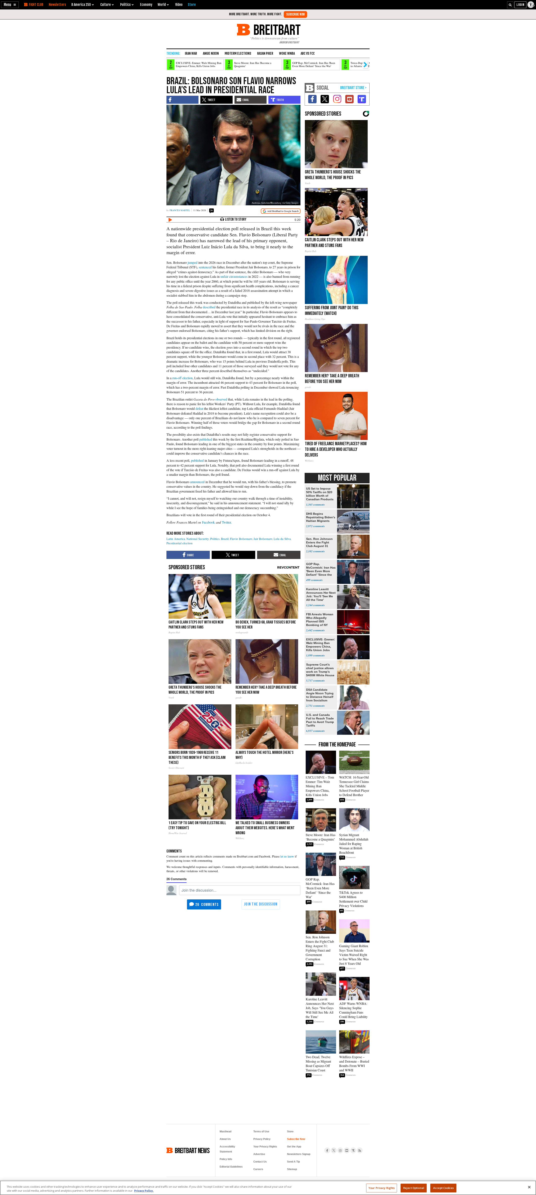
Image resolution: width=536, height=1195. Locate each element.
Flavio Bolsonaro (241, 539)
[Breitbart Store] (192, 5)
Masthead (225, 1131)
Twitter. (227, 522)
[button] (10, 4)
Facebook (208, 522)
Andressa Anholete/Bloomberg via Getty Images (275, 202)
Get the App (294, 1146)
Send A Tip (293, 1161)
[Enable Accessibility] (531, 4)
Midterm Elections (238, 53)
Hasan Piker (265, 53)
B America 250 (81, 5)
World (162, 5)
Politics (215, 539)
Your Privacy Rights (381, 1188)
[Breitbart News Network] (309, 88)
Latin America (175, 539)
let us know (287, 856)
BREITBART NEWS (192, 1150)
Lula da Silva (282, 539)
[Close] (529, 1187)
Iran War (191, 53)
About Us (225, 1139)
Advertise (259, 1154)
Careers (258, 1169)
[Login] (520, 4)
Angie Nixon (211, 53)
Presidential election (179, 543)
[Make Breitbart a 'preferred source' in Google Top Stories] (280, 211)
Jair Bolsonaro (263, 539)
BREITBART (276, 29)
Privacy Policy (262, 1139)
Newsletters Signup (298, 1154)
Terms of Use (261, 1131)
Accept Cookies (443, 1188)
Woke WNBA (287, 53)
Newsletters (57, 5)
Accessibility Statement (227, 1149)
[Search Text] (510, 4)
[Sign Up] (295, 14)
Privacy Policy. (144, 1190)
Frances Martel (180, 210)
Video (179, 5)
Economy (146, 5)
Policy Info (226, 1159)
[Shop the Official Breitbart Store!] (353, 88)
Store (290, 1131)
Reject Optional (413, 1188)
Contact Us (260, 1161)
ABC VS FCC (308, 53)
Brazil (225, 539)
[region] (268, 1188)
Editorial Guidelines (231, 1166)
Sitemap (292, 1169)
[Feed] (360, 1150)
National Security (197, 539)
